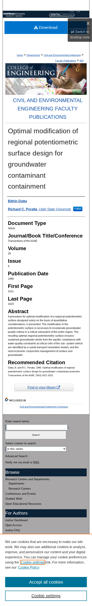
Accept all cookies (46, 582)
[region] (46, 570)
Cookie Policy (28, 567)
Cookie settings (32, 562)
